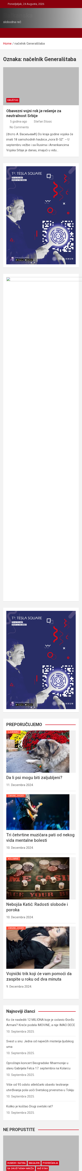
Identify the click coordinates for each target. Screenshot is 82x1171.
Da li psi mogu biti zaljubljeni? (34, 777)
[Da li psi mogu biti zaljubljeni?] (37, 730)
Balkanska (18, 15)
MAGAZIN (34, 1163)
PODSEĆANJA (50, 1163)
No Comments (19, 127)
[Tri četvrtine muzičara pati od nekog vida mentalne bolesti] (37, 794)
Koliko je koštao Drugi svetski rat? (29, 1106)
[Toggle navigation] (8, 33)
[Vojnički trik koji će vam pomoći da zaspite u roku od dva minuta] (37, 926)
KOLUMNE (13, 859)
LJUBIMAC (13, 732)
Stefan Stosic (43, 121)
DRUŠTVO (12, 100)
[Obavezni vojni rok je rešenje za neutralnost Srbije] (41, 86)
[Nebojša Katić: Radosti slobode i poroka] (37, 857)
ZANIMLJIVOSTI (16, 796)
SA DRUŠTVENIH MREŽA (20, 1168)
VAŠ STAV (42, 1168)
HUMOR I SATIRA (16, 1163)
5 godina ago (18, 121)
